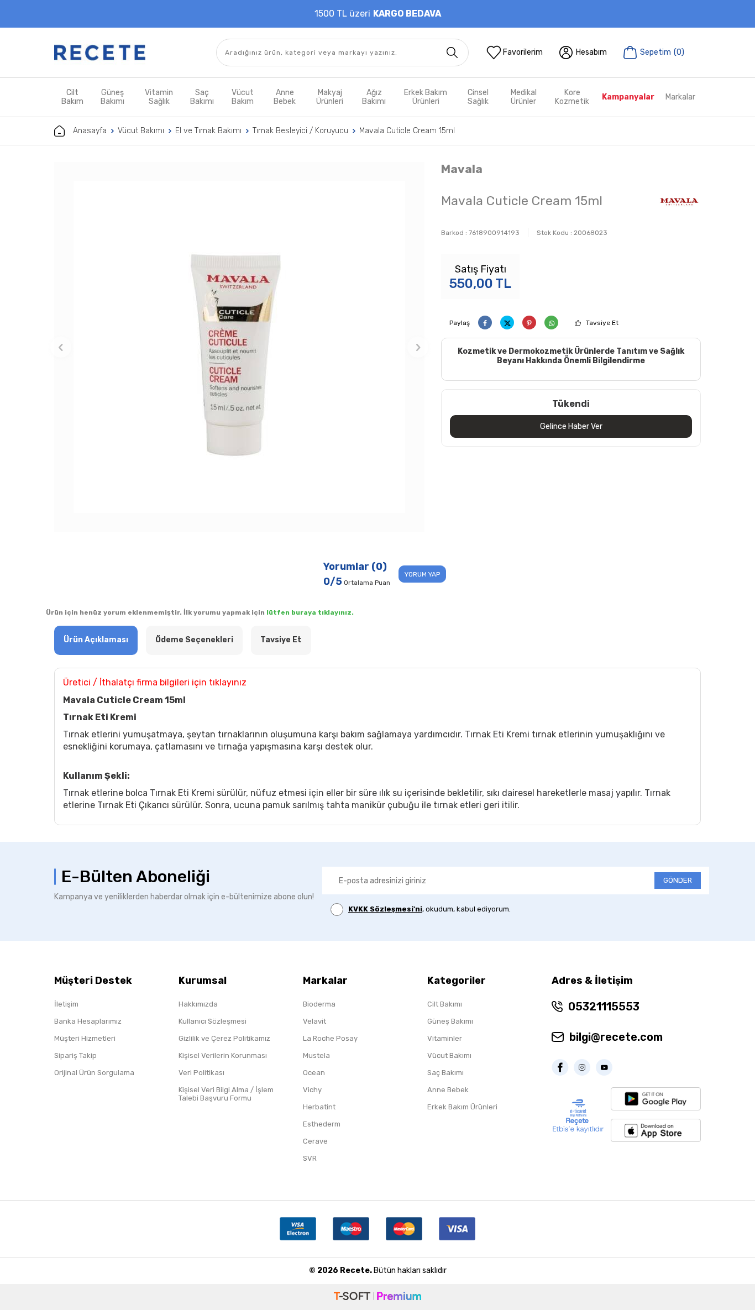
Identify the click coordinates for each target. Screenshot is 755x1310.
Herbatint (319, 1107)
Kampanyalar (628, 97)
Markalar (680, 97)
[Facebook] (563, 1067)
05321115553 (603, 1006)
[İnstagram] (585, 1067)
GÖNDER (677, 880)
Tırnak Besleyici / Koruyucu (300, 130)
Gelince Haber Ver (571, 426)
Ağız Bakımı (374, 97)
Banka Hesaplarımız (88, 1021)
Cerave (315, 1141)
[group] (239, 347)
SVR (310, 1158)
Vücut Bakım (243, 97)
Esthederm (321, 1124)
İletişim (66, 1004)
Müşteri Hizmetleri (85, 1038)
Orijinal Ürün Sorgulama (94, 1072)
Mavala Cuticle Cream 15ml (407, 130)
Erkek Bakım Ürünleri (425, 97)
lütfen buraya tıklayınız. (310, 612)
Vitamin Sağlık (159, 97)
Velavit (314, 1021)
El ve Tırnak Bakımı (208, 130)
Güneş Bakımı (112, 97)
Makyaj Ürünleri (329, 97)
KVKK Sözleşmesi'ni (385, 909)
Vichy (312, 1090)
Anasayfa (90, 130)
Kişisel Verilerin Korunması (223, 1055)
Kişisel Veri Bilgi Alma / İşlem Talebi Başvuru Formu (226, 1094)
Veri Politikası (201, 1072)
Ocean (314, 1072)
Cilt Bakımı (444, 1004)
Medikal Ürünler (524, 97)
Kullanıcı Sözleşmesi (213, 1021)
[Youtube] (607, 1067)
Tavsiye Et (602, 323)
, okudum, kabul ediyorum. (429, 909)
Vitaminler (444, 1038)
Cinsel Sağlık (478, 97)
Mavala (462, 169)
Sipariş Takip (75, 1055)
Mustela (316, 1055)
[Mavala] (679, 202)
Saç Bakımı (202, 97)
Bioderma (319, 1004)
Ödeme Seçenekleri (194, 639)
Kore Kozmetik (572, 97)
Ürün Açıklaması (96, 639)
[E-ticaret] (377, 1297)
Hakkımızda (198, 1004)
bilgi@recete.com (616, 1037)
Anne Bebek (285, 97)
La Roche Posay (330, 1038)
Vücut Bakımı (141, 130)
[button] (60, 347)
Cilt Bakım (72, 97)
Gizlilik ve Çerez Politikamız (224, 1038)
